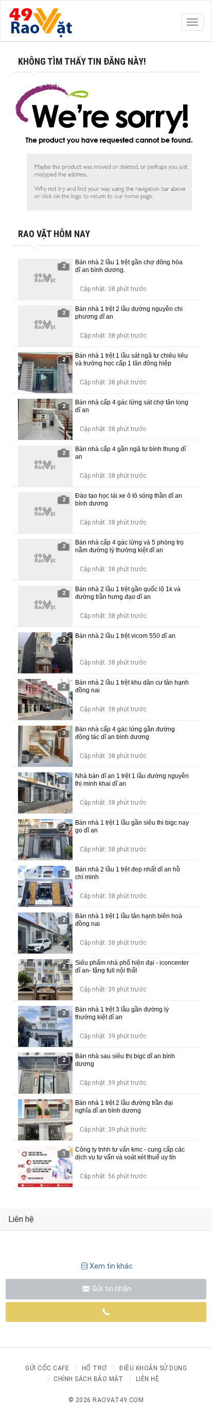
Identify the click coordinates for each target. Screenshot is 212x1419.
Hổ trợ (94, 1368)
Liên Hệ (148, 1379)
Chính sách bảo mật (88, 1379)
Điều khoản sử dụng (153, 1368)
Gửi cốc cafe (47, 1368)
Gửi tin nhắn (111, 1289)
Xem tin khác (111, 1266)
